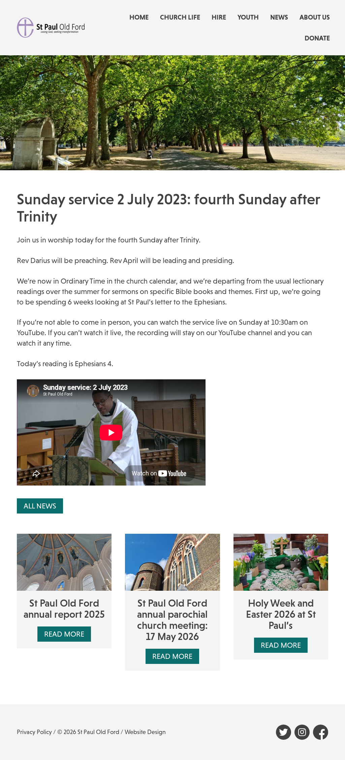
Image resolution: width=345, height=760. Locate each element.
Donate (317, 38)
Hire (219, 17)
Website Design (145, 732)
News (279, 17)
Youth (248, 17)
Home (139, 17)
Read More (64, 634)
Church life (180, 17)
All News (40, 506)
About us (315, 17)
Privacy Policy (34, 732)
